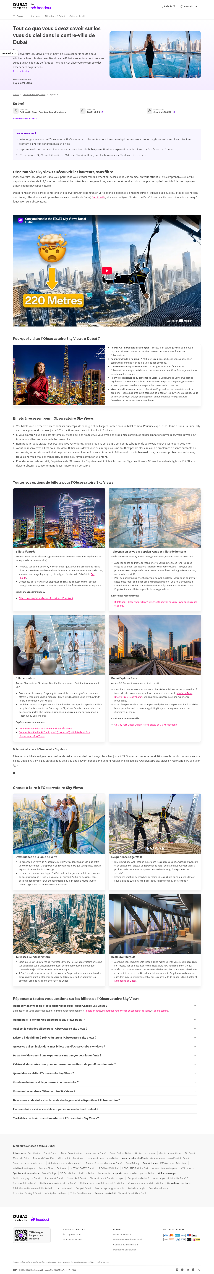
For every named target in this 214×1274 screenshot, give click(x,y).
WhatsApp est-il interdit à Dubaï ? (170, 1178)
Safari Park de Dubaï (120, 1153)
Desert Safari (135, 696)
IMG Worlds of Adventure (173, 1163)
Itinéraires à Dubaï (53, 1178)
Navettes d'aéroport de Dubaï (139, 1173)
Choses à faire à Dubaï (24, 1183)
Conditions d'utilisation (125, 1244)
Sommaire (7, 53)
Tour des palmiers (158, 1188)
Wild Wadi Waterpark (24, 1168)
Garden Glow (46, 1168)
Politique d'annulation (124, 1249)
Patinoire (62, 1168)
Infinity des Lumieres (55, 1193)
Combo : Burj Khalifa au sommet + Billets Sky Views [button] (45, 728)
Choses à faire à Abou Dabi (132, 1193)
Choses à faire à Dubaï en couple (107, 1178)
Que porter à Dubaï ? (138, 1178)
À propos (35, 16)
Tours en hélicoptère (43, 1158)
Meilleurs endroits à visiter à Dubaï (58, 1183)
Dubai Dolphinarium (71, 1153)
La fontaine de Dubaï (125, 980)
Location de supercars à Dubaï (102, 1158)
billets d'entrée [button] (93, 1010)
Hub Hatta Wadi (64, 1188)
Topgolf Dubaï (83, 1188)
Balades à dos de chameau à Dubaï (104, 1163)
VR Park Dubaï (67, 1173)
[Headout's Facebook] (193, 1269)
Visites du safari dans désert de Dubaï (169, 1158)
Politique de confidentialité (127, 1239)
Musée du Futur (184, 693)
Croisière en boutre (145, 1153)
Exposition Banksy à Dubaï (27, 1193)
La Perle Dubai (86, 1173)
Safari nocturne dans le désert (28, 1163)
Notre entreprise (122, 1234)
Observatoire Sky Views (34, 94)
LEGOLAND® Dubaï (108, 1168)
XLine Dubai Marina (80, 1193)
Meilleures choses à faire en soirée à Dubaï (102, 1183)
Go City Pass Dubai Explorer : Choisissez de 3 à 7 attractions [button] (145, 724)
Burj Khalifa (98, 197)
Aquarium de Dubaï (96, 1153)
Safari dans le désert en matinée (65, 1163)
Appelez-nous (73, 1234)
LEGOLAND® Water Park (135, 1168)
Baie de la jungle (136, 1188)
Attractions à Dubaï (55, 16)
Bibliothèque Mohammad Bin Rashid (32, 1188)
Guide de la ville (77, 16)
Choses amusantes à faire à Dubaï (145, 1183)
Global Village (49, 1173)
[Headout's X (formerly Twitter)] (198, 1269)
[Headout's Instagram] (182, 1269)
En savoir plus (21, 71)
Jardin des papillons (170, 1153)
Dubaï (16, 94)
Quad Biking (132, 1163)
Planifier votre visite (23, 118)
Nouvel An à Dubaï (76, 1178)
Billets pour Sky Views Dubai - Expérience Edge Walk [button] (46, 598)
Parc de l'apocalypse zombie (109, 1188)
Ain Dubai (190, 1153)
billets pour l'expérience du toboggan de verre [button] (126, 1010)
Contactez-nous (74, 1239)
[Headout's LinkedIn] (177, 1269)
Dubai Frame (50, 1153)
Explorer (21, 16)
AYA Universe (188, 1168)
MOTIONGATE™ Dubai (82, 1168)
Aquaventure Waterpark (164, 1168)
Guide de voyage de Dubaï (26, 1178)
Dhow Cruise (121, 696)
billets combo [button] (161, 1010)
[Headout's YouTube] (188, 1269)
